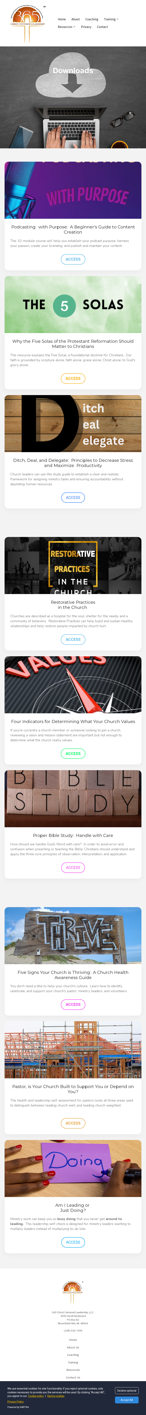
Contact (102, 27)
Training (110, 19)
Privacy (86, 27)
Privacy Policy (15, 1401)
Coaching (91, 19)
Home (62, 19)
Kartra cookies (55, 1396)
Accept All (127, 1399)
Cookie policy (36, 1396)
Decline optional (126, 1390)
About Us (73, 1347)
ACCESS (73, 259)
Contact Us (73, 1377)
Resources (65, 27)
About (75, 19)
